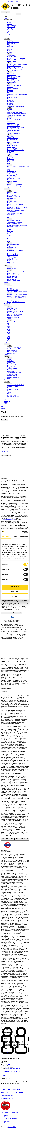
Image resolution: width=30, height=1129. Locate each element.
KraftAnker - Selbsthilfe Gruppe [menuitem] (15, 210)
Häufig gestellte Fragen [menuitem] (13, 244)
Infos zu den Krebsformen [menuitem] (14, 85)
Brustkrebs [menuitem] (10, 90)
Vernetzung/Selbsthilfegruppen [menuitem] (15, 211)
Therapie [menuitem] (9, 47)
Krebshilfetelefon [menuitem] (11, 202)
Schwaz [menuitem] (9, 235)
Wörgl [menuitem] (9, 232)
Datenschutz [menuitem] (7, 1119)
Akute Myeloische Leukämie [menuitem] (15, 112)
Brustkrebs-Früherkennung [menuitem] (14, 66)
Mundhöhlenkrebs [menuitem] (12, 148)
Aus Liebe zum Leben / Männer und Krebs (11, 613)
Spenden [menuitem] (6, 354)
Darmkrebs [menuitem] (10, 91)
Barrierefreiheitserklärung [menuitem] (10, 1118)
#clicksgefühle (12, 1127)
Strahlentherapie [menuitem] (11, 171)
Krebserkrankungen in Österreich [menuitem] (16, 184)
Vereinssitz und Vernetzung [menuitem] (14, 222)
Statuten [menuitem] (9, 391)
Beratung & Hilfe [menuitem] (8, 187)
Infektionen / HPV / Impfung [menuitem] (15, 59)
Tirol (8, 31)
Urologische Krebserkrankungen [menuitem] (15, 106)
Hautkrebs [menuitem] (10, 95)
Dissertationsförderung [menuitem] (13, 277)
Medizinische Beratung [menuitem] (13, 214)
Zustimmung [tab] (5, 536)
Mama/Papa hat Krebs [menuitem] (13, 259)
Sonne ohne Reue (5, 455)
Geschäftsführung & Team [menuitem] (14, 389)
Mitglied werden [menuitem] (11, 367)
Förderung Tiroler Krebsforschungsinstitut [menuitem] (13, 279)
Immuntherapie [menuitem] (11, 175)
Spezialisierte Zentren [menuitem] (13, 287)
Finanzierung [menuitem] (10, 378)
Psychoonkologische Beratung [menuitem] (15, 204)
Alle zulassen (15, 586)
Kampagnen (7, 401)
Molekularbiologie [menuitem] (12, 78)
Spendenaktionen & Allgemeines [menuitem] (16, 348)
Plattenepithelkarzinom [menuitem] (13, 142)
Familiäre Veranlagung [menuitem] (13, 61)
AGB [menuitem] (5, 1122)
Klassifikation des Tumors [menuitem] (14, 76)
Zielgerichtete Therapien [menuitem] (13, 177)
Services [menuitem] (6, 282)
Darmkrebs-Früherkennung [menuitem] (14, 69)
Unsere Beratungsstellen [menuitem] (13, 220)
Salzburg (9, 28)
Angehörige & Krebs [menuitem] (12, 258)
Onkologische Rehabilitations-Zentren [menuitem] (17, 299)
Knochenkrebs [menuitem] (11, 98)
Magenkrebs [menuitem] (10, 104)
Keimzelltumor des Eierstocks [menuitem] (15, 129)
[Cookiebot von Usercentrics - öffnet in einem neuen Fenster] (21, 532)
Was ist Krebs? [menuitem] (11, 55)
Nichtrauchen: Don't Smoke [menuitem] (14, 314)
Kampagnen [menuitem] (7, 303)
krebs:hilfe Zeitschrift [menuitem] (12, 290)
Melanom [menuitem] (9, 141)
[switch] (25, 569)
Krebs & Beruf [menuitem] (11, 260)
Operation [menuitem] (10, 169)
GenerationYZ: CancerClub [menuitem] (14, 213)
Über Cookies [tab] (24, 536)
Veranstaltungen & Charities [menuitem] (14, 347)
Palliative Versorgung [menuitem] (13, 262)
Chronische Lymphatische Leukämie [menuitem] (17, 113)
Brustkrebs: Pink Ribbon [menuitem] (13, 315)
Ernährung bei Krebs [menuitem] (12, 253)
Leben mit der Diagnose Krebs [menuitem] (15, 250)
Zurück (9, 40)
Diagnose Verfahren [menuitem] (12, 73)
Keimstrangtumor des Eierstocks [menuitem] (15, 127)
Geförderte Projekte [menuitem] (12, 276)
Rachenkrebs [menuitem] (10, 151)
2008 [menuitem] (8, 330)
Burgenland (10, 22)
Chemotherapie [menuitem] (11, 172)
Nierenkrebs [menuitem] (10, 160)
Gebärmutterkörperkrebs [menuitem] (13, 126)
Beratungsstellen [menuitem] (11, 195)
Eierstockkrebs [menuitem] (11, 123)
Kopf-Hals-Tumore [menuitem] (12, 97)
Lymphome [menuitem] (10, 103)
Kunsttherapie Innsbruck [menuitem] (13, 205)
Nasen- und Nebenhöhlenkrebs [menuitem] (15, 150)
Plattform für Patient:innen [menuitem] (14, 192)
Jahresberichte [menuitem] (11, 392)
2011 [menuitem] (8, 326)
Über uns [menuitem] (6, 380)
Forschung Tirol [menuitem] (11, 268)
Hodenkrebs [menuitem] (10, 159)
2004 (5, 404)
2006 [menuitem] (8, 333)
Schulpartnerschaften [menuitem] (12, 374)
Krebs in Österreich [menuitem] (12, 50)
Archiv (6, 402)
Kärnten (9, 24)
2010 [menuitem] (8, 327)
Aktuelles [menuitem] (6, 342)
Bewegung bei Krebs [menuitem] (12, 255)
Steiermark (10, 30)
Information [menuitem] (7, 37)
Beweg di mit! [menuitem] (11, 353)
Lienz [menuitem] (8, 228)
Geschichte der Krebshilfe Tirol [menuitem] (15, 385)
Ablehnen (15, 596)
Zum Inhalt (4, 1)
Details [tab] (15, 536)
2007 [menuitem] (8, 332)
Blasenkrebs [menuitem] (10, 157)
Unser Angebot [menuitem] (11, 193)
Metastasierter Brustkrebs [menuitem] (14, 119)
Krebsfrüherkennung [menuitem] (12, 43)
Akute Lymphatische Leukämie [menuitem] (15, 110)
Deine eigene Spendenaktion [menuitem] (14, 364)
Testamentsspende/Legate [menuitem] (14, 372)
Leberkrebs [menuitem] (10, 100)
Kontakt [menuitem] (6, 1115)
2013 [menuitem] (8, 323)
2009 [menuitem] (8, 329)
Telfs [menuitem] (8, 237)
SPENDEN (4, 1075)
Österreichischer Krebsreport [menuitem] (14, 186)
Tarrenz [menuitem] (9, 239)
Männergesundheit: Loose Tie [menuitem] (15, 311)
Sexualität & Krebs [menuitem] (12, 256)
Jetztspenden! (3, 407)
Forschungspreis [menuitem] (11, 273)
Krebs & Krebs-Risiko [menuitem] (13, 42)
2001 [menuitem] (8, 341)
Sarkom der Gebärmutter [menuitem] (13, 130)
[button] (5, 12)
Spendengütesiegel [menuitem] (12, 375)
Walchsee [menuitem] (9, 229)
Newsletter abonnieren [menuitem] (13, 396)
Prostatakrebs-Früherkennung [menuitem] (15, 67)
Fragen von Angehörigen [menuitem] (13, 247)
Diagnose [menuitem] (9, 45)
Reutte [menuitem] (9, 238)
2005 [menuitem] (8, 335)
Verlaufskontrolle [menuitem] (11, 75)
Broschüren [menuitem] (10, 288)
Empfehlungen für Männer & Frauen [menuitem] (17, 64)
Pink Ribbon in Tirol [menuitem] (12, 350)
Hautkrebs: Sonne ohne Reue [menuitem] (15, 312)
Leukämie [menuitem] (10, 87)
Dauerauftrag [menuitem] (10, 365)
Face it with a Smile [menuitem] (12, 217)
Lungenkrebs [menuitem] (10, 101)
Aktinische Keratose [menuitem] (12, 138)
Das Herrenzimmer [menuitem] (12, 201)
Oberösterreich (11, 27)
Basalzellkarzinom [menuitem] (12, 139)
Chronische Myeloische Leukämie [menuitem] (16, 115)
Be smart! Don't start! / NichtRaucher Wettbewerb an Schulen (15, 839)
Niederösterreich (11, 25)
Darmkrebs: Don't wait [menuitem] (13, 317)
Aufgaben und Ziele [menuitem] (12, 386)
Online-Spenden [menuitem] (11, 362)
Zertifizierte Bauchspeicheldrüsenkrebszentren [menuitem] (16, 301)
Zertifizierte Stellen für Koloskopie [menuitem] (16, 296)
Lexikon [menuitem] (9, 52)
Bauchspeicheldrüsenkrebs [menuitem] (14, 88)
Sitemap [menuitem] (6, 1116)
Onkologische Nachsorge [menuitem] (14, 178)
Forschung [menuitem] (7, 263)
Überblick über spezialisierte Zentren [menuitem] (17, 294)
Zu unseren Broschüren (7, 1052)
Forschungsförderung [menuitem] (13, 274)
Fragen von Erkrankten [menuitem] (13, 246)
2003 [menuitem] (8, 338)
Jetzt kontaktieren (5, 1086)
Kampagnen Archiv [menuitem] (12, 321)
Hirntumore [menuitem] (10, 93)
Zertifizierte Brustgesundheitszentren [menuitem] (17, 297)
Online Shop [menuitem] (10, 361)
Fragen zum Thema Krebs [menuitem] (14, 196)
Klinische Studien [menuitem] (12, 181)
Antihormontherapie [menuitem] (12, 174)
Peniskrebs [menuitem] (10, 162)
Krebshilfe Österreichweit (14, 21)
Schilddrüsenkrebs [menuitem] (12, 153)
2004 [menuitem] (8, 336)
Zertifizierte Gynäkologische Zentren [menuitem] (17, 291)
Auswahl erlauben (15, 591)
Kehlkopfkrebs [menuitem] (11, 147)
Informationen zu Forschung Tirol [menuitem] (16, 272)
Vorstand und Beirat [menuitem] (12, 388)
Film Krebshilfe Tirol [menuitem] (12, 393)
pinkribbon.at (4, 451)
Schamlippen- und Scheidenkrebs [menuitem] (16, 131)
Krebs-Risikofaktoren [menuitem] (13, 57)
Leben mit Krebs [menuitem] (11, 198)
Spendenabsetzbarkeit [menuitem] (13, 377)
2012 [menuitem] (8, 324)
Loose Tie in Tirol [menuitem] (12, 351)
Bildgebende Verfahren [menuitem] (13, 79)
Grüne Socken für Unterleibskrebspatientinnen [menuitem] (14, 309)
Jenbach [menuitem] (9, 234)
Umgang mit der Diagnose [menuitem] (14, 252)
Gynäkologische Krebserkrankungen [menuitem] (17, 94)
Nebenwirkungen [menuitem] (11, 49)
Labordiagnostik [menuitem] (11, 82)
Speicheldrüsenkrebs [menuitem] (12, 154)
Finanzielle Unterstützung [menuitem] (14, 216)
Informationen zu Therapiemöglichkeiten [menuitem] (18, 166)
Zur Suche (16, 1)
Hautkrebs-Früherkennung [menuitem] (14, 70)
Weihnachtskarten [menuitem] (12, 368)
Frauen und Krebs (5, 688)
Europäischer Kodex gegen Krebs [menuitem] (16, 58)
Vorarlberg (10, 32)
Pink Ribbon (4, 419)
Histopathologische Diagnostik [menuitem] (15, 81)
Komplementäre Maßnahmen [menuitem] (15, 179)
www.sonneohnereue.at (15, 492)
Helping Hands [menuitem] (11, 369)
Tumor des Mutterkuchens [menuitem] (14, 133)
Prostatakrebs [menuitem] (10, 163)
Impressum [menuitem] (7, 1121)
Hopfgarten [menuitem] (10, 231)
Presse (5, 18)
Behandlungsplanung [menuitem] (12, 168)
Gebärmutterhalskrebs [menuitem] (13, 124)
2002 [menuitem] (8, 339)
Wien (8, 34)
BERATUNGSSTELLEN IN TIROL (11, 1072)
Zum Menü (10, 1)
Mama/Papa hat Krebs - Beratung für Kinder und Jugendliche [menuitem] (17, 207)
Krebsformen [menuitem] (10, 46)
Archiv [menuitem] (9, 318)
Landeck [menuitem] (9, 241)
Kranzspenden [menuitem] (11, 371)
